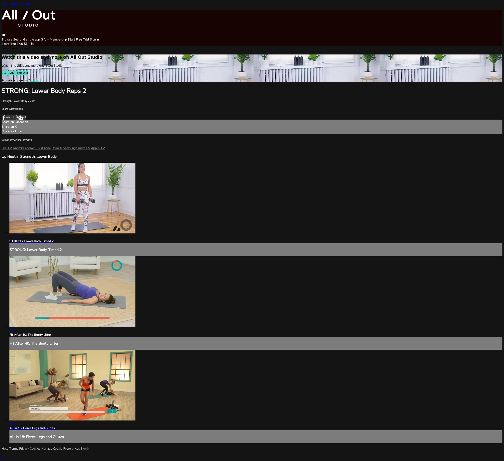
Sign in (94, 39)
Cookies (35, 448)
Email (22, 117)
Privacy (24, 448)
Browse (7, 39)
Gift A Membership (54, 39)
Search (18, 39)
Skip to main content (16, 4)
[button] (3, 35)
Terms (14, 448)
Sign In (29, 43)
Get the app (31, 39)
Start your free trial (15, 73)
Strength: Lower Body (15, 101)
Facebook (9, 117)
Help (5, 448)
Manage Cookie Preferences (61, 448)
